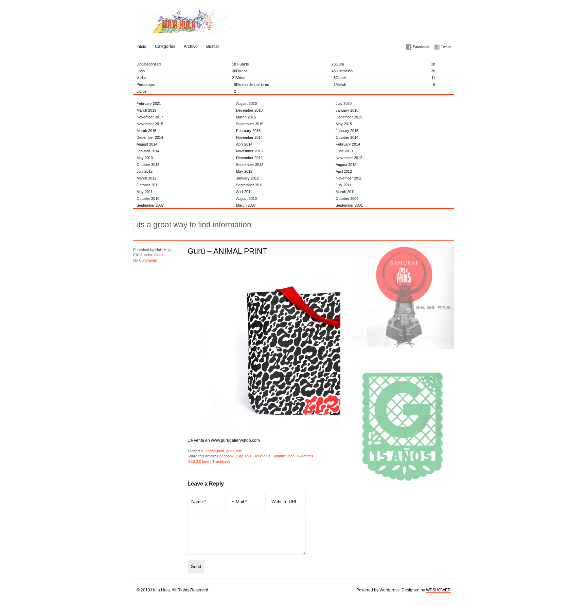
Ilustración (385, 71)
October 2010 (148, 198)
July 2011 (343, 185)
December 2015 (349, 117)
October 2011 (148, 185)
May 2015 (344, 124)
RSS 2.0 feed (198, 461)
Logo (186, 71)
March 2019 (146, 110)
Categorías (165, 46)
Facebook (421, 46)
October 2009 (347, 198)
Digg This (243, 456)
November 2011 (349, 178)
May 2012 (244, 171)
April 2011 (244, 192)
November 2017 (150, 117)
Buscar (212, 46)
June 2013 (344, 151)
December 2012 (249, 158)
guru (230, 451)
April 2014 (244, 144)
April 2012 (344, 171)
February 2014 (348, 144)
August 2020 (246, 103)
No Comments (145, 260)
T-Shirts (286, 64)
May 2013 (145, 158)
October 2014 (347, 137)
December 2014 (150, 137)
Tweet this (305, 456)
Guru (385, 64)
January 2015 (347, 131)
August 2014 (147, 144)
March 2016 (246, 117)
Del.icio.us (261, 456)
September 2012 (249, 165)
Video (286, 78)
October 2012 (148, 165)
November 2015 (150, 124)
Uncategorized (186, 64)
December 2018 (249, 110)
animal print (215, 451)
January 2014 (148, 151)
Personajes (186, 84)
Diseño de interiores (286, 84)
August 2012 (346, 165)
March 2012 (146, 178)
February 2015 (248, 131)
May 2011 (145, 192)
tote (239, 451)
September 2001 (349, 205)
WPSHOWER (438, 590)
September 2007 (150, 205)
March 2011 (345, 192)
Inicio (141, 46)
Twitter (446, 46)
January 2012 (247, 178)
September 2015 (249, 124)
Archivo (191, 46)
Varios (186, 78)
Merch (385, 84)
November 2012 (349, 158)
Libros (186, 91)
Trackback (221, 461)
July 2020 (344, 103)
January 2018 (347, 110)
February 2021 (149, 103)
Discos (286, 71)
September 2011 (249, 185)
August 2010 (246, 198)
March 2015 (146, 131)
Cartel (385, 78)
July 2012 (145, 171)
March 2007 (246, 205)
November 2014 (249, 137)
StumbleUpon (283, 456)
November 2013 (249, 151)
